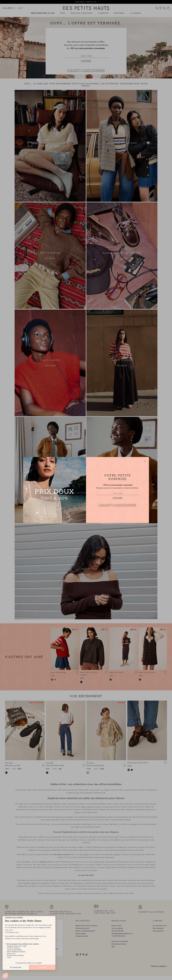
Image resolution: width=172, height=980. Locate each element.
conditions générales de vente (125, 506)
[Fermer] (145, 461)
